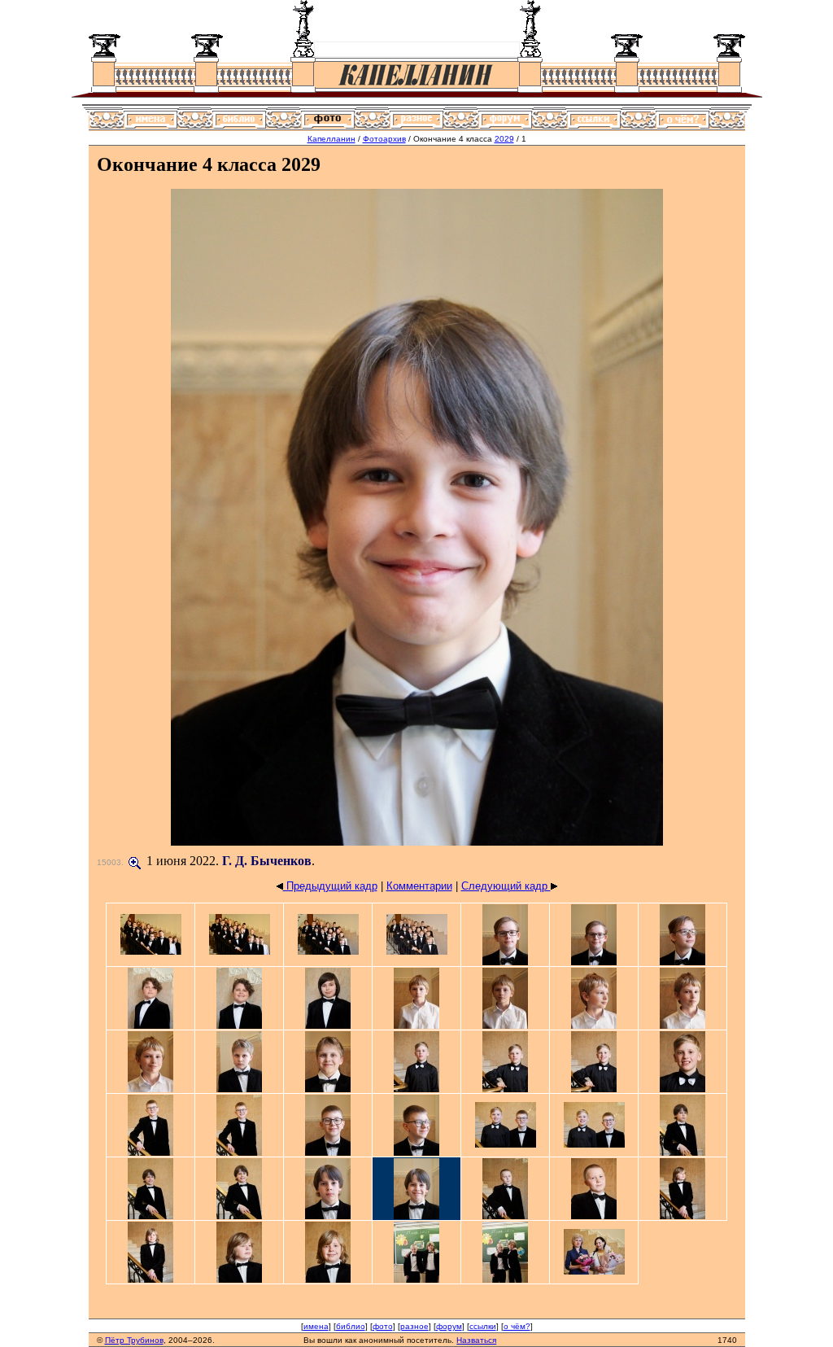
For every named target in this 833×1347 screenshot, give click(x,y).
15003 (109, 862)
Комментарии (419, 886)
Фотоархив (384, 138)
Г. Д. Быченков (267, 861)
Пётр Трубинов (134, 1340)
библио (350, 1326)
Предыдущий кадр (330, 886)
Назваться (476, 1340)
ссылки (482, 1326)
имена (316, 1326)
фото (383, 1326)
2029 (504, 138)
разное (414, 1326)
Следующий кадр (506, 886)
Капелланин (331, 138)
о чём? (517, 1326)
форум (449, 1326)
